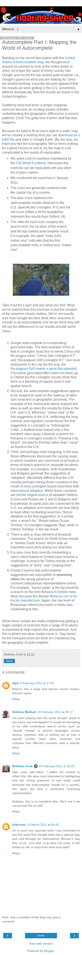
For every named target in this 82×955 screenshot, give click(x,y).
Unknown (19, 824)
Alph (15, 683)
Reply (16, 699)
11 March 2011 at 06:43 (43, 824)
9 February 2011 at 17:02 (37, 683)
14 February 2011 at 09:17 (55, 712)
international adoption (27, 490)
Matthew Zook (22, 766)
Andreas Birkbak (24, 712)
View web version (41, 943)
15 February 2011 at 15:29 (56, 766)
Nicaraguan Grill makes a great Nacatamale (43, 368)
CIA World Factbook (31, 163)
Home (41, 935)
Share (9, 661)
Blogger (49, 950)
